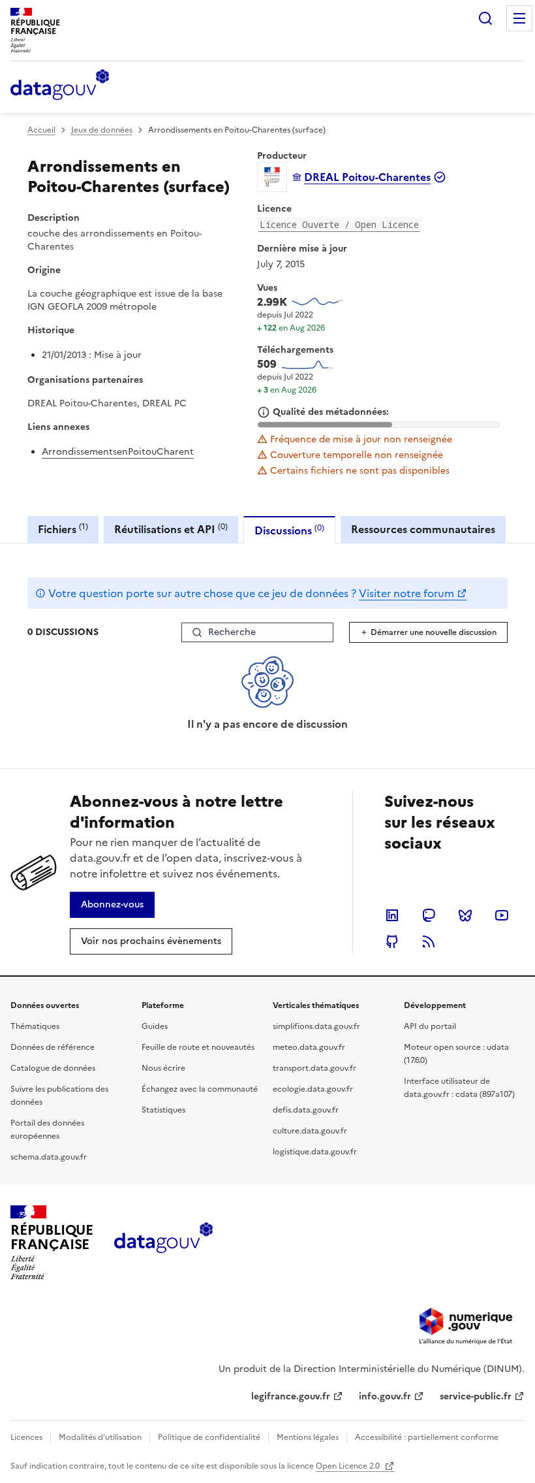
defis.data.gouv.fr (306, 1110)
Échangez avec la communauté (200, 1089)
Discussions (289, 530)
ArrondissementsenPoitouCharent (118, 452)
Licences (26, 1437)
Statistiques (163, 1110)
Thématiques (34, 1026)
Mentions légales (308, 1437)
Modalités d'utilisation (100, 1437)
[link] (112, 905)
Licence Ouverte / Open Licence (339, 224)
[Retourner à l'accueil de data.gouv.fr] (59, 85)
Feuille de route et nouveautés (198, 1047)
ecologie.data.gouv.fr (313, 1089)
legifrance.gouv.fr (290, 1396)
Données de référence (52, 1047)
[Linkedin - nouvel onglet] (392, 915)
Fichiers (63, 529)
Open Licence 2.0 (349, 1466)
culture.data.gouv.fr (310, 1131)
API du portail (430, 1026)
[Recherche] (485, 18)
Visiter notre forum (406, 593)
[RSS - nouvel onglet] (429, 941)
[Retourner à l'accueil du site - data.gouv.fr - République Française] (163, 1242)
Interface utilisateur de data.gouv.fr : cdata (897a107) (459, 1087)
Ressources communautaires (423, 529)
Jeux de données (101, 130)
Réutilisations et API (171, 529)
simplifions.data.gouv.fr (316, 1026)
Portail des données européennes (47, 1129)
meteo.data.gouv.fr (309, 1047)
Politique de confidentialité (209, 1437)
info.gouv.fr (385, 1396)
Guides (155, 1026)
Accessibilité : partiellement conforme (426, 1437)
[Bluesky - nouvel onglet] (465, 915)
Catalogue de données (52, 1068)
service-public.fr (476, 1396)
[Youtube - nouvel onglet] (502, 915)
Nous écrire (163, 1068)
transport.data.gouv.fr (314, 1068)
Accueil (41, 130)
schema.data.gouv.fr (48, 1157)
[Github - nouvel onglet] (392, 941)
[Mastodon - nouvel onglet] (429, 915)
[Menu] (519, 18)
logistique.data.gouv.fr (315, 1152)
